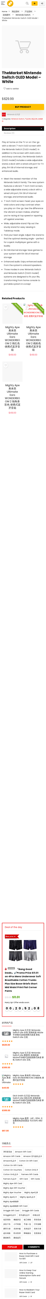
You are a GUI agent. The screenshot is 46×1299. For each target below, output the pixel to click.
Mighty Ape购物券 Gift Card (15, 1206)
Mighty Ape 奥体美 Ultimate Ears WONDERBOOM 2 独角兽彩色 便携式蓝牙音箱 (12, 396)
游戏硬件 (6, 15)
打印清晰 (37, 1224)
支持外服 (17, 1228)
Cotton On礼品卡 (10, 1174)
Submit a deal (35, 3)
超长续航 (6, 1233)
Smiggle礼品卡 (9, 1215)
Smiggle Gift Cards (30, 1210)
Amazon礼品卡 (9, 1161)
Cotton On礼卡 (31, 1170)
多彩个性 (6, 1224)
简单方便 (37, 1228)
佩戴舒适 (17, 1219)
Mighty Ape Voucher (12, 1192)
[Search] (27, 3)
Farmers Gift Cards (29, 1174)
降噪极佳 (27, 1233)
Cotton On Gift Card (28, 1161)
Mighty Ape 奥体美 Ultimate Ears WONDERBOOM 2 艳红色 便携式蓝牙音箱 (12, 338)
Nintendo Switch (23, 15)
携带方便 (6, 1228)
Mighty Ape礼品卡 (27, 1197)
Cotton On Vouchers (12, 1170)
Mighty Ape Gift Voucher (14, 1188)
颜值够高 (6, 1237)
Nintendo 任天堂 (13, 114)
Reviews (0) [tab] (9, 133)
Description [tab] (9, 128)
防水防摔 (17, 1233)
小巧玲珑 (17, 1224)
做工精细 (27, 1219)
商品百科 (15, 11)
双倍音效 (37, 1219)
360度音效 (7, 1151)
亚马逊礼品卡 (24, 1215)
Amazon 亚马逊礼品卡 (32, 1156)
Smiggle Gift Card (11, 1210)
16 (31, 1282)
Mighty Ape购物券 (11, 1201)
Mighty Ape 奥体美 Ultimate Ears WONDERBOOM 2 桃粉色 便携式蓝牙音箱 (33, 338)
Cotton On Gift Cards (12, 1165)
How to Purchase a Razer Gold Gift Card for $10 (29, 1256)
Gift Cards (35, 1179)
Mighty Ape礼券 (31, 1192)
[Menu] (3, 3)
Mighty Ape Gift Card (12, 1183)
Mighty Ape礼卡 (10, 1197)
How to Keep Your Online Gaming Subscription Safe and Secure (29, 1274)
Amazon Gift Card (23, 1151)
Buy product (23, 106)
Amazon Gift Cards (11, 1156)
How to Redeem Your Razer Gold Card (29, 1291)
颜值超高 (17, 1237)
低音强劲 (6, 1219)
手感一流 (27, 1224)
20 (31, 1263)
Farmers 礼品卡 (9, 1179)
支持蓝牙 (27, 1228)
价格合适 (36, 1215)
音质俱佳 (37, 1233)
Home (4, 11)
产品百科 (28, 11)
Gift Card (24, 1179)
